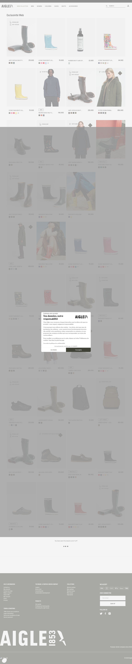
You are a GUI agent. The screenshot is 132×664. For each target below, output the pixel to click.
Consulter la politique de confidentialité (54, 343)
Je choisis (54, 350)
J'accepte (78, 350)
